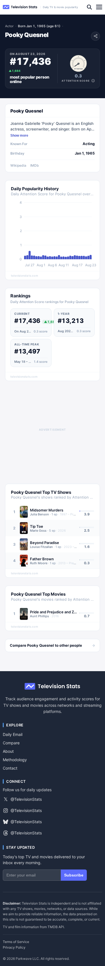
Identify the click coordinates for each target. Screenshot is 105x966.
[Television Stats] (20, 7)
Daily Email (12, 734)
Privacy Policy (14, 947)
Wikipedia (18, 165)
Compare (11, 742)
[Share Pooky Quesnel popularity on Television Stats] (95, 36)
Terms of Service (16, 942)
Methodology (15, 759)
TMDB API (56, 927)
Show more (19, 135)
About (8, 751)
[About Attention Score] (93, 81)
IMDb (34, 165)
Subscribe (73, 875)
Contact (10, 768)
